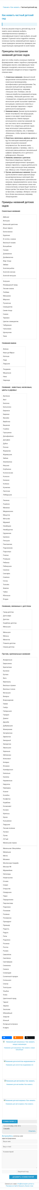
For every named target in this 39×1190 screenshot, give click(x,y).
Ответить (32, 1131)
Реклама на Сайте (12, 1186)
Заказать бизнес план (26, 1186)
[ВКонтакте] (7, 1038)
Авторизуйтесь (7, 1136)
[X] (30, 1038)
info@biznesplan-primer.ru (25, 1184)
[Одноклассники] (18, 1038)
